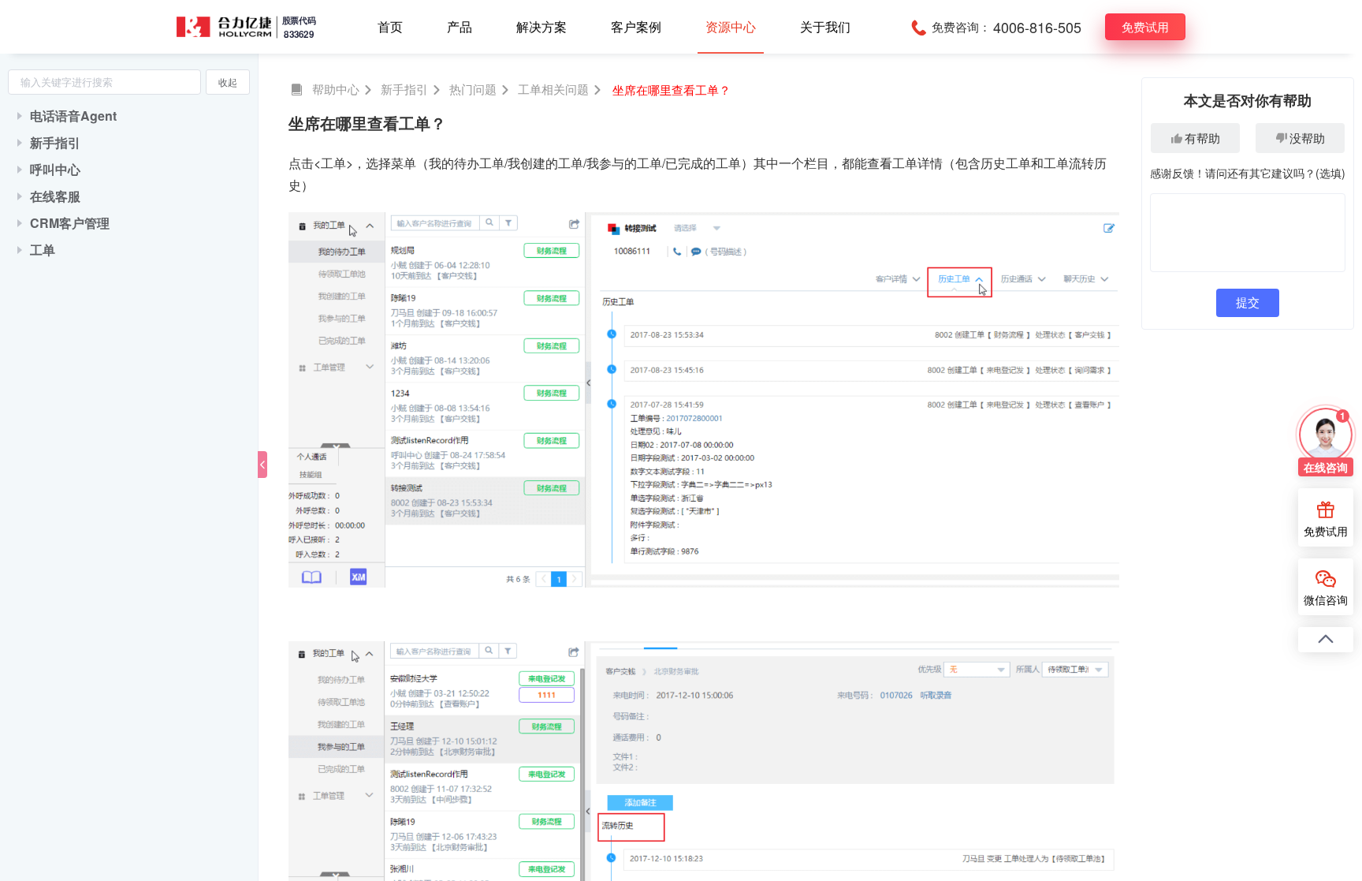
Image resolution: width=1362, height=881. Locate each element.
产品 (459, 26)
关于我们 (825, 26)
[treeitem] (129, 116)
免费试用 (1145, 26)
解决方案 (541, 26)
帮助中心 (335, 88)
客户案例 (636, 26)
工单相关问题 (553, 88)
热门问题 (473, 88)
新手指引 (404, 88)
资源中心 (730, 26)
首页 (390, 26)
